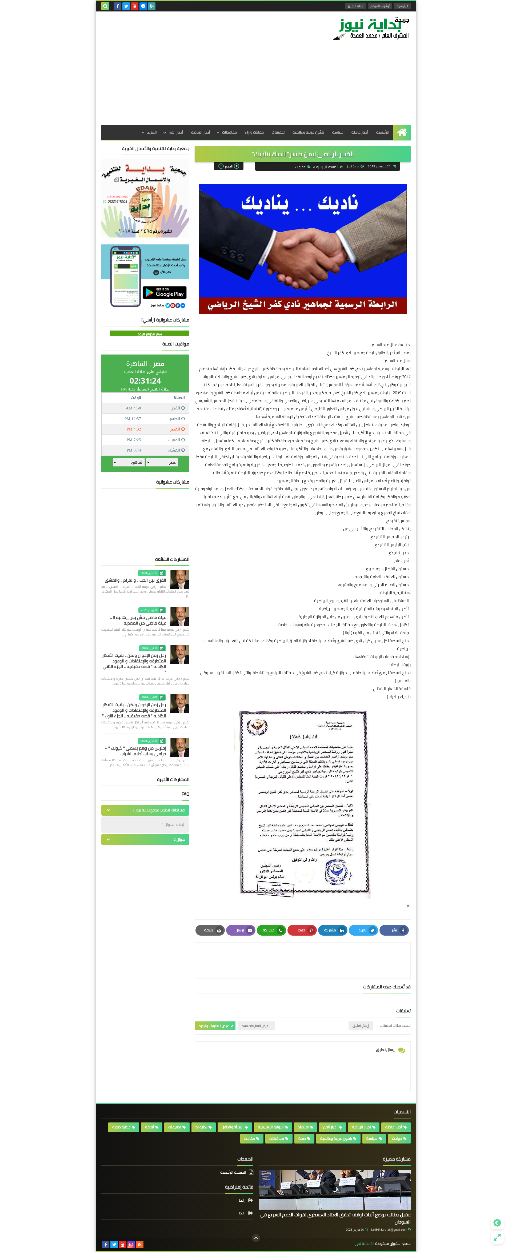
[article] (251, 960)
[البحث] (105, 6)
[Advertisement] (256, 85)
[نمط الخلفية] (497, 1237)
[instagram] (131, 1244)
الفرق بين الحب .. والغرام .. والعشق (135, 580)
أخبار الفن (176, 132)
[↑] (256, 1238)
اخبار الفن (330, 1127)
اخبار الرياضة (361, 1127)
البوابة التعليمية (271, 1127)
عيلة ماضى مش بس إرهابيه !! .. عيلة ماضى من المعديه (138, 620)
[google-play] (151, 6)
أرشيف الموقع (380, 6)
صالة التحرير (355, 6)
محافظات (229, 132)
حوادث (397, 1138)
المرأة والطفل (232, 1127)
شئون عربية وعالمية (308, 132)
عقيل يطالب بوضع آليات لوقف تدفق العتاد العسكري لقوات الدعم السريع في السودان (335, 1218)
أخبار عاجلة (359, 132)
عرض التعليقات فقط (255, 1026)
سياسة (337, 132)
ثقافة (149, 1127)
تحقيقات (278, 132)
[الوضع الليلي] (497, 1222)
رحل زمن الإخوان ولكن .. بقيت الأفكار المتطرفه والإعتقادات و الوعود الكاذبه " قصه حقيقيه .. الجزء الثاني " (134, 663)
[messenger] (143, 6)
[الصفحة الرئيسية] (402, 132)
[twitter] (126, 6)
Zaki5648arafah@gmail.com (388, 1229)
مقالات (249, 1138)
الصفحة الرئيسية (327, 167)
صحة (302, 1138)
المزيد (152, 132)
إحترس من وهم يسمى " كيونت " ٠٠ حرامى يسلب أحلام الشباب (135, 751)
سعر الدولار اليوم (150, 334)
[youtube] (134, 6)
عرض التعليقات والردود (214, 1026)
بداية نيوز (362, 1243)
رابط (242, 1201)
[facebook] (117, 6)
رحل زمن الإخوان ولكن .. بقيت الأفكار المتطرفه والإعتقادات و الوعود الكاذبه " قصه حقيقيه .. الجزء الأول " (134, 710)
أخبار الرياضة (200, 132)
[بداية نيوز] (372, 28)
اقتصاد (303, 1127)
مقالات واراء (254, 132)
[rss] (139, 1244)
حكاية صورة (121, 1127)
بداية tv (201, 1127)
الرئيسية (402, 6)
